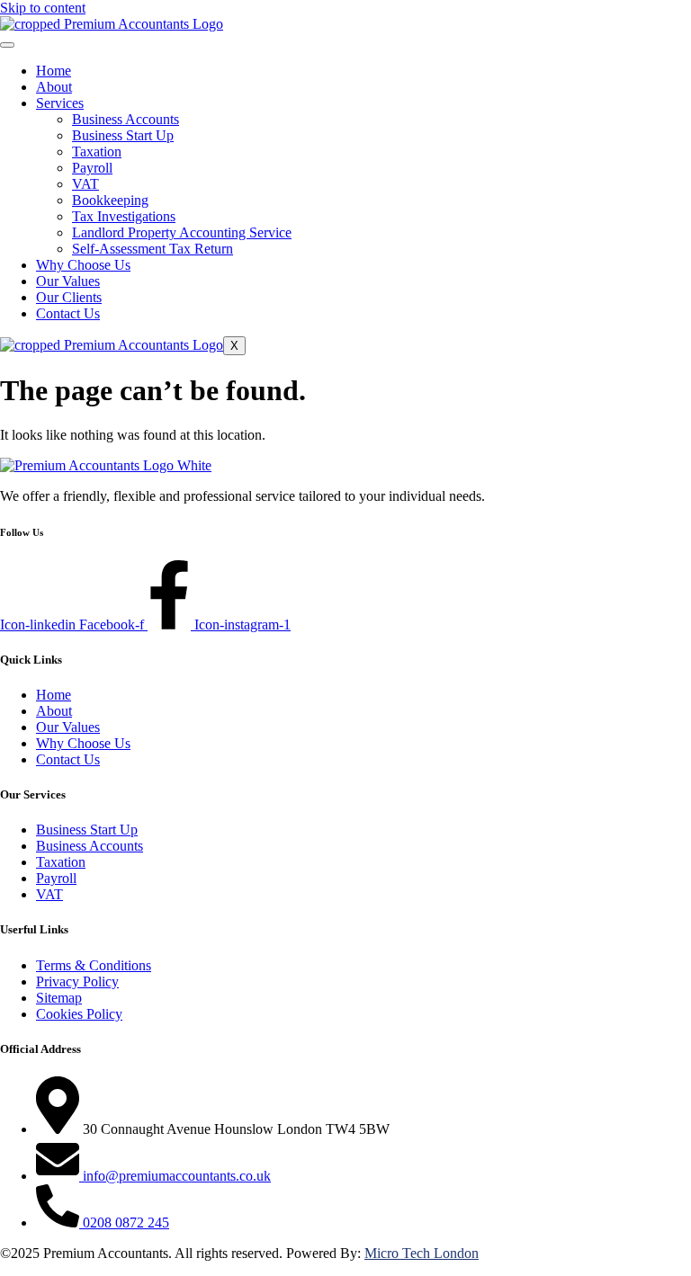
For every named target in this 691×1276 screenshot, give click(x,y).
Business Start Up (123, 135)
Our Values (68, 281)
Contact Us (68, 313)
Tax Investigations (123, 216)
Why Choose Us (83, 264)
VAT (85, 184)
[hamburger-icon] (7, 45)
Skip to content (42, 7)
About (54, 86)
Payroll (92, 167)
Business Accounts (125, 119)
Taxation (96, 151)
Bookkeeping (110, 200)
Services (60, 103)
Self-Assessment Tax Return (152, 248)
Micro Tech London (421, 1253)
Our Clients (69, 297)
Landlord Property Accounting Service (182, 232)
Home (53, 70)
